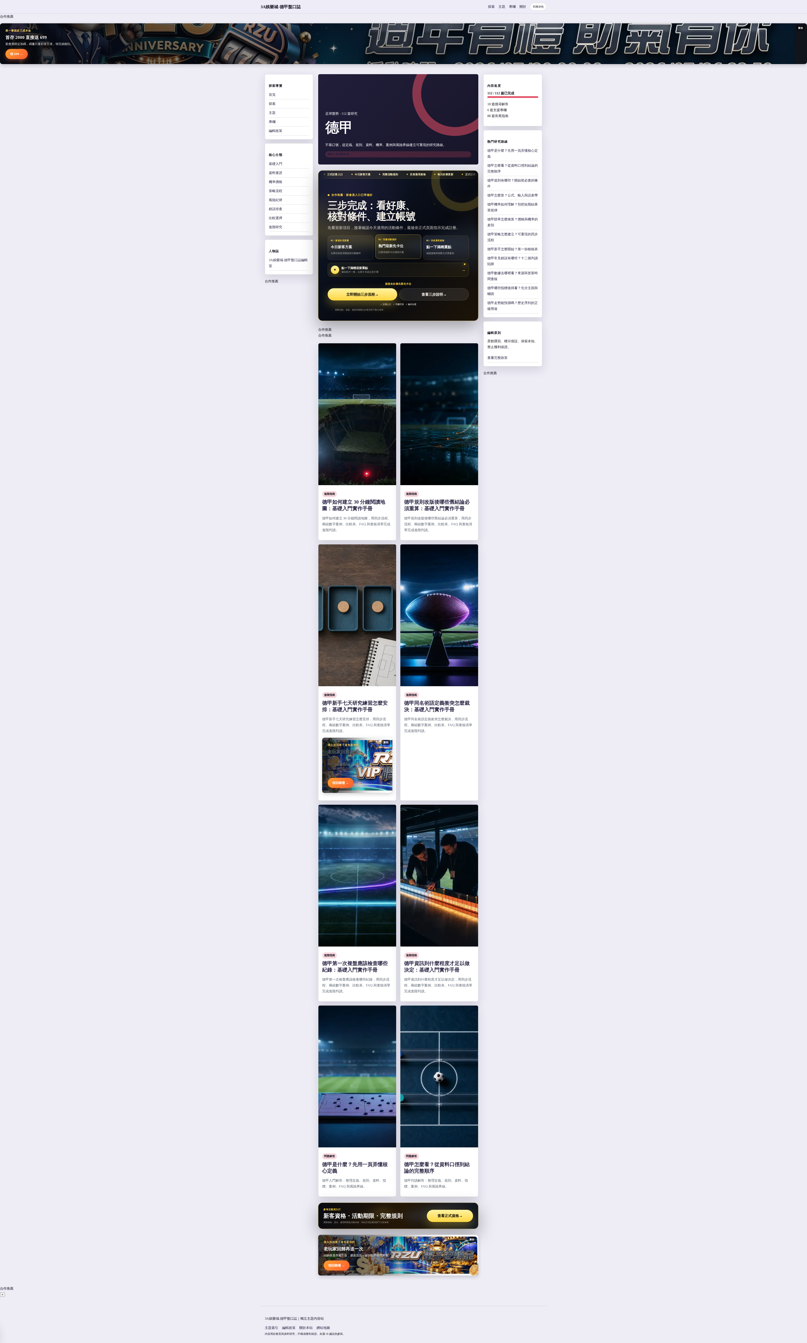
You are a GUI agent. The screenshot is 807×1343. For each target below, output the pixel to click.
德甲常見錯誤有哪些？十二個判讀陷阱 (512, 261)
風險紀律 (275, 200)
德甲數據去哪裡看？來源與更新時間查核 (512, 276)
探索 (491, 6)
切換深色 (538, 6)
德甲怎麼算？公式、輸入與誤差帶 (512, 195)
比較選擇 (275, 218)
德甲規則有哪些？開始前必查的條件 (512, 183)
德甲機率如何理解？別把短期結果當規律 (512, 207)
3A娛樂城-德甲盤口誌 (281, 6)
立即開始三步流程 (362, 294)
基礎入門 (275, 164)
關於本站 (306, 1328)
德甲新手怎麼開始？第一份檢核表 (512, 249)
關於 (523, 6)
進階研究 (275, 227)
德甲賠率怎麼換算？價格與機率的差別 (512, 222)
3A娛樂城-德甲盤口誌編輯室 (288, 263)
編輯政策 (275, 131)
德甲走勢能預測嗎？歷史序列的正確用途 (512, 306)
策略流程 (275, 191)
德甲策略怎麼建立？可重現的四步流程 (512, 237)
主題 (501, 6)
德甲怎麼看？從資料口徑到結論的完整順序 (512, 168)
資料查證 (275, 173)
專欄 (512, 6)
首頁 (272, 94)
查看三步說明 (434, 294)
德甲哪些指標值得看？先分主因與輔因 (512, 291)
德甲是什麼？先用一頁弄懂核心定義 (512, 153)
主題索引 (271, 1328)
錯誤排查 (275, 209)
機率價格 (275, 182)
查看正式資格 (450, 1216)
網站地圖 (323, 1328)
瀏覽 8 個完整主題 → (339, 154)
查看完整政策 (497, 357)
